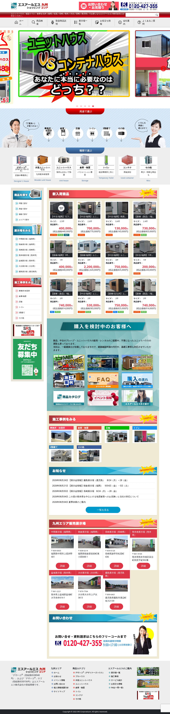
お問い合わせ (59, 684)
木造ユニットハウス (83, 680)
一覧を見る (103, 509)
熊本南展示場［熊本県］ (28, 255)
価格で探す (23, 214)
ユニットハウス (81, 684)
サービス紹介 (116, 680)
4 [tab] (89, 106)
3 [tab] (85, 106)
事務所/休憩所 (24, 291)
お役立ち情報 (116, 684)
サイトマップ (59, 691)
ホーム (56, 672)
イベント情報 (59, 680)
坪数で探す (23, 203)
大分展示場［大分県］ (27, 266)
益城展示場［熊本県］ (27, 260)
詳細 (62, 565)
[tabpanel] (85, 69)
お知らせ (57, 676)
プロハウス (80, 676)
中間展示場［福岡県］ (27, 239)
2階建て (22, 312)
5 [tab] (93, 106)
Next (163, 69)
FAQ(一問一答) (117, 687)
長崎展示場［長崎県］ (27, 250)
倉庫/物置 (22, 296)
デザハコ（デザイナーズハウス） (89, 672)
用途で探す (23, 209)
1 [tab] (77, 106)
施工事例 (114, 676)
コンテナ (79, 695)
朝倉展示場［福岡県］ (27, 244)
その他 (21, 318)
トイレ (21, 307)
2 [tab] (81, 106)
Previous (6, 69)
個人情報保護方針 (61, 687)
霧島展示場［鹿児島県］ (28, 271)
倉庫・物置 (80, 687)
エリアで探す (24, 219)
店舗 (20, 301)
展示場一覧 (115, 672)
